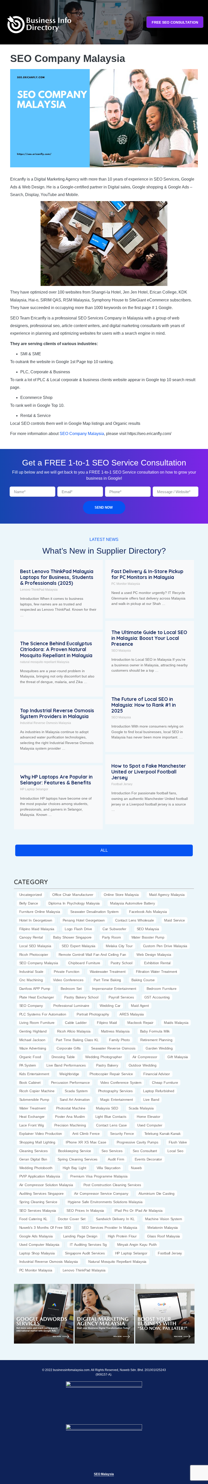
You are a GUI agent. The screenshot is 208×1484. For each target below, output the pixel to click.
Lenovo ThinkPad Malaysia (39, 589)
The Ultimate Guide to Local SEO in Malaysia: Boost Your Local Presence (149, 638)
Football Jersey (121, 784)
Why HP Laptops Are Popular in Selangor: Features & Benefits (56, 780)
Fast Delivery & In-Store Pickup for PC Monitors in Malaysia (147, 574)
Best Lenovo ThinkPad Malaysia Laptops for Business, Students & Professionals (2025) (56, 577)
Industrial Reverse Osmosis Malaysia (45, 723)
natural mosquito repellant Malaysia (44, 662)
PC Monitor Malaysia (125, 584)
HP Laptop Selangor (34, 789)
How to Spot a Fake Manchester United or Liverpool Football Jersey (148, 772)
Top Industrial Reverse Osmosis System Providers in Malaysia (57, 713)
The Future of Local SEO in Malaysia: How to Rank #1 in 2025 (143, 705)
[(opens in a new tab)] (44, 1314)
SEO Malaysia (121, 650)
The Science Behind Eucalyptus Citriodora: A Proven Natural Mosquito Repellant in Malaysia (56, 649)
